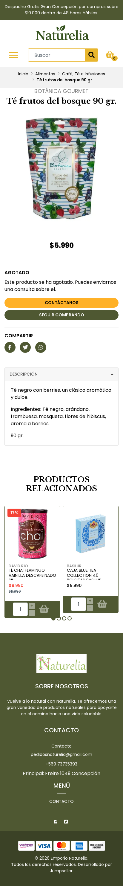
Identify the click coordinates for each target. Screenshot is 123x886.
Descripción (24, 374)
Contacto (61, 746)
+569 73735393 (61, 764)
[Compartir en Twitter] (25, 347)
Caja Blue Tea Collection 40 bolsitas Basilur (84, 575)
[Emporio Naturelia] (62, 34)
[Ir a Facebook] (56, 822)
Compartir (18, 335)
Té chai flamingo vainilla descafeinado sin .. (32, 575)
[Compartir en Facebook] (10, 347)
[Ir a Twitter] (66, 822)
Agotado (16, 272)
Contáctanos (62, 303)
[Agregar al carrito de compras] (44, 609)
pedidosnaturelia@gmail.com (61, 754)
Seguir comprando (61, 315)
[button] (53, 618)
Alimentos (45, 74)
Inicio (23, 74)
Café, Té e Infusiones (83, 74)
